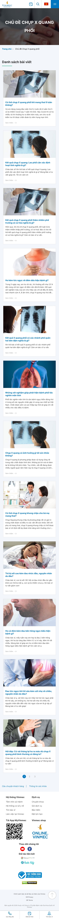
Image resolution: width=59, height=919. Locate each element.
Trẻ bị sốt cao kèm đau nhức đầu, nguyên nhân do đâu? (28, 574)
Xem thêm (9, 123)
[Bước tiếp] (27, 863)
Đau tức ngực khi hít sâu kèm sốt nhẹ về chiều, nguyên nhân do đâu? (28, 692)
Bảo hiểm (36, 810)
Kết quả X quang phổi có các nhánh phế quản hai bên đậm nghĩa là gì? (27, 339)
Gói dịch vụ (37, 806)
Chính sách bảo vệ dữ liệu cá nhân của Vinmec (29, 894)
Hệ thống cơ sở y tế (15, 806)
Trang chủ (7, 49)
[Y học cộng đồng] (27, 858)
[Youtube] (22, 849)
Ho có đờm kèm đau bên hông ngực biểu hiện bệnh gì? (27, 632)
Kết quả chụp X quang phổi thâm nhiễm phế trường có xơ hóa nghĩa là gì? (27, 221)
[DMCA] (29, 882)
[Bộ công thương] (29, 875)
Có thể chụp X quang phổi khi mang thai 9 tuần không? (28, 103)
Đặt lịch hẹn (37, 814)
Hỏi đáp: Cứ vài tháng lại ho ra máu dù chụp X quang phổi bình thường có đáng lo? (27, 752)
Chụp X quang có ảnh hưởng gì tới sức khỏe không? (27, 454)
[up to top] (52, 895)
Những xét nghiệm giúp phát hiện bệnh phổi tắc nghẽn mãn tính (29, 394)
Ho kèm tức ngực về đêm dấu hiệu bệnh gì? (27, 280)
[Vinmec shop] (40, 831)
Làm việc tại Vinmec (15, 814)
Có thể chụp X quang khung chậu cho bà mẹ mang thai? (27, 514)
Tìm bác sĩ (10, 810)
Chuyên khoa (38, 802)
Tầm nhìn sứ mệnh (14, 802)
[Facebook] (29, 849)
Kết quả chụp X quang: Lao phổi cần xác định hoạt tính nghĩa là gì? (27, 164)
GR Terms (29, 900)
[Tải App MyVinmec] (14, 831)
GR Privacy (29, 897)
